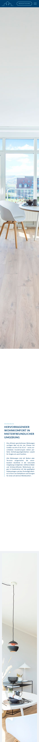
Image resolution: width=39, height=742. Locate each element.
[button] (35, 3)
